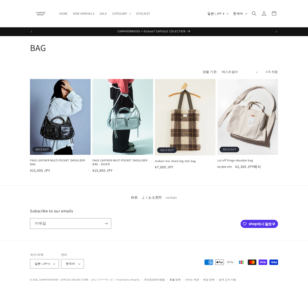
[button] (121, 13)
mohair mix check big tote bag (175, 161)
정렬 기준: (210, 72)
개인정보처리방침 (154, 279)
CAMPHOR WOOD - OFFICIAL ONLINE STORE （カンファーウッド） (77, 279)
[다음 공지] (276, 31)
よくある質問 (152, 197)
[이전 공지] (32, 31)
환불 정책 (175, 279)
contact (171, 197)
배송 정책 (209, 279)
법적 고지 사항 (227, 279)
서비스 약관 (192, 279)
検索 (134, 197)
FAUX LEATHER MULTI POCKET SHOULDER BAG (57, 162)
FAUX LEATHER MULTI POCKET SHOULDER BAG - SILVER (119, 162)
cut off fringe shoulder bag (235, 160)
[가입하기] (106, 223)
